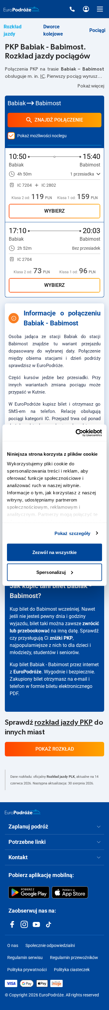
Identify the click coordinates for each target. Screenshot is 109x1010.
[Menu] (100, 9)
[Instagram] (24, 924)
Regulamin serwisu (25, 957)
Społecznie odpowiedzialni (50, 945)
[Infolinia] (72, 9)
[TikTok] (48, 924)
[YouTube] (36, 924)
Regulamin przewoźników (74, 957)
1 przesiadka (82, 174)
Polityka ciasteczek (72, 969)
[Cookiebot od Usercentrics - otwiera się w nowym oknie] (77, 433)
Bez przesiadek (86, 248)
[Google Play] (28, 892)
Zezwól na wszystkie (54, 552)
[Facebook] (12, 924)
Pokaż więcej (91, 86)
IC (42, 76)
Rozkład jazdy (12, 30)
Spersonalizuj (51, 572)
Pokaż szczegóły (72, 533)
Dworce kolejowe (53, 30)
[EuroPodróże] (23, 811)
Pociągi (97, 30)
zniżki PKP (61, 638)
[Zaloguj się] (86, 9)
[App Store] (70, 892)
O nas (12, 945)
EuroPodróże (27, 672)
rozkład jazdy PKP (64, 722)
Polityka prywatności (27, 969)
